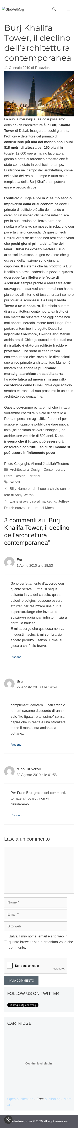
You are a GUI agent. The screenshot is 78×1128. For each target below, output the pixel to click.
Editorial (33, 476)
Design (20, 476)
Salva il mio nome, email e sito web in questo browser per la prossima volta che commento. (41, 942)
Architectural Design (25, 470)
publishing (52, 1099)
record (15, 482)
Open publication (20, 1099)
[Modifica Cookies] (8, 1120)
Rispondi (16, 657)
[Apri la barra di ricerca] (54, 9)
